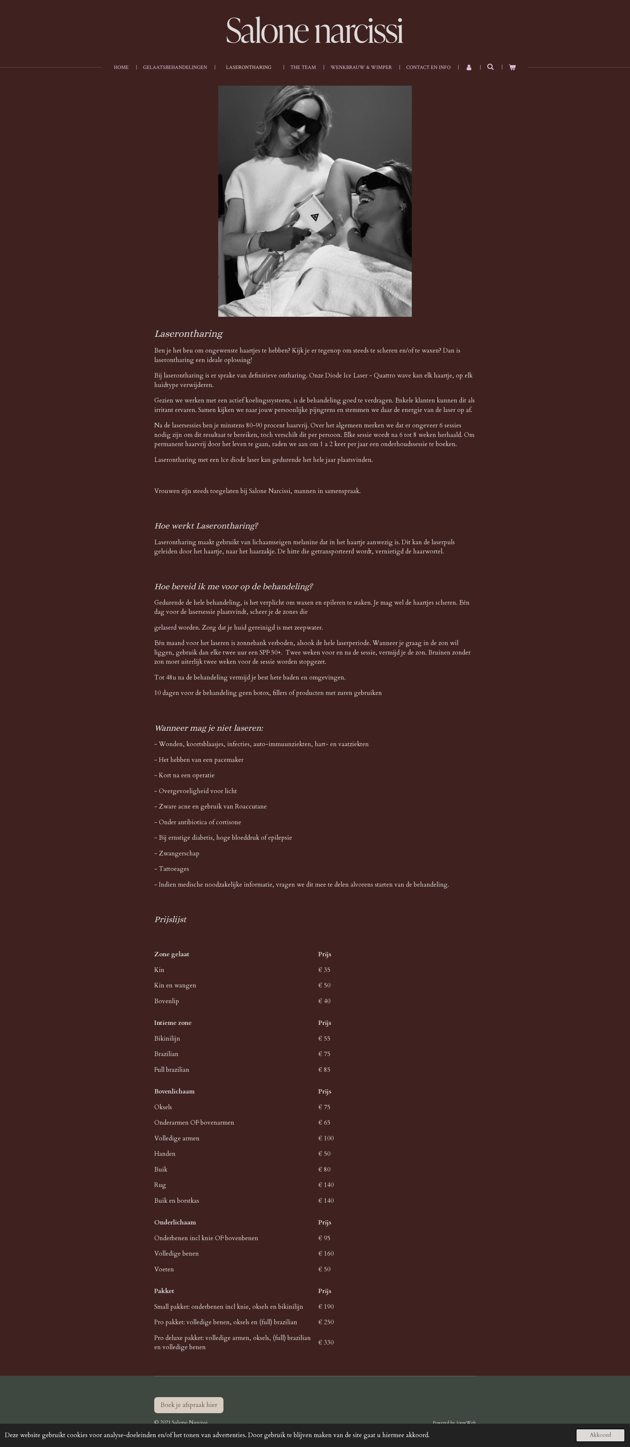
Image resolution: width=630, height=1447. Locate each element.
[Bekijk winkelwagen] (512, 67)
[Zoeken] (490, 67)
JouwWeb (466, 1423)
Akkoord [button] (600, 1435)
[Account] (468, 67)
